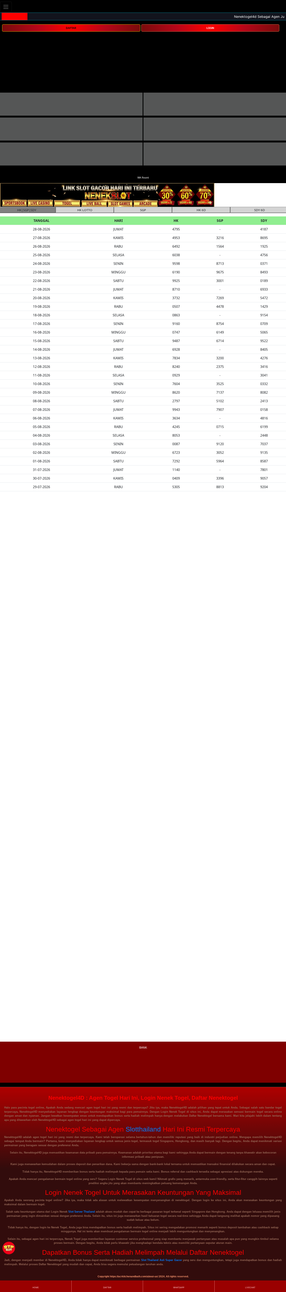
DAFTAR (71, 28)
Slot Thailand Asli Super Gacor (161, 1260)
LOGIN (210, 28)
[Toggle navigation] (6, 7)
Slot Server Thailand (81, 1211)
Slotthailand (143, 1129)
